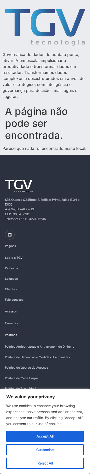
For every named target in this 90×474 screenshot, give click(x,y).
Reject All (45, 463)
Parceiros (11, 268)
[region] (45, 431)
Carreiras (11, 323)
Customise (45, 450)
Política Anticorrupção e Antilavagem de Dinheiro (39, 347)
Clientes (11, 289)
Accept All (45, 436)
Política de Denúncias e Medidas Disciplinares (37, 357)
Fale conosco (14, 300)
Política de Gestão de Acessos (26, 368)
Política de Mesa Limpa (21, 378)
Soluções (11, 279)
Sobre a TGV (13, 258)
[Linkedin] (9, 234)
